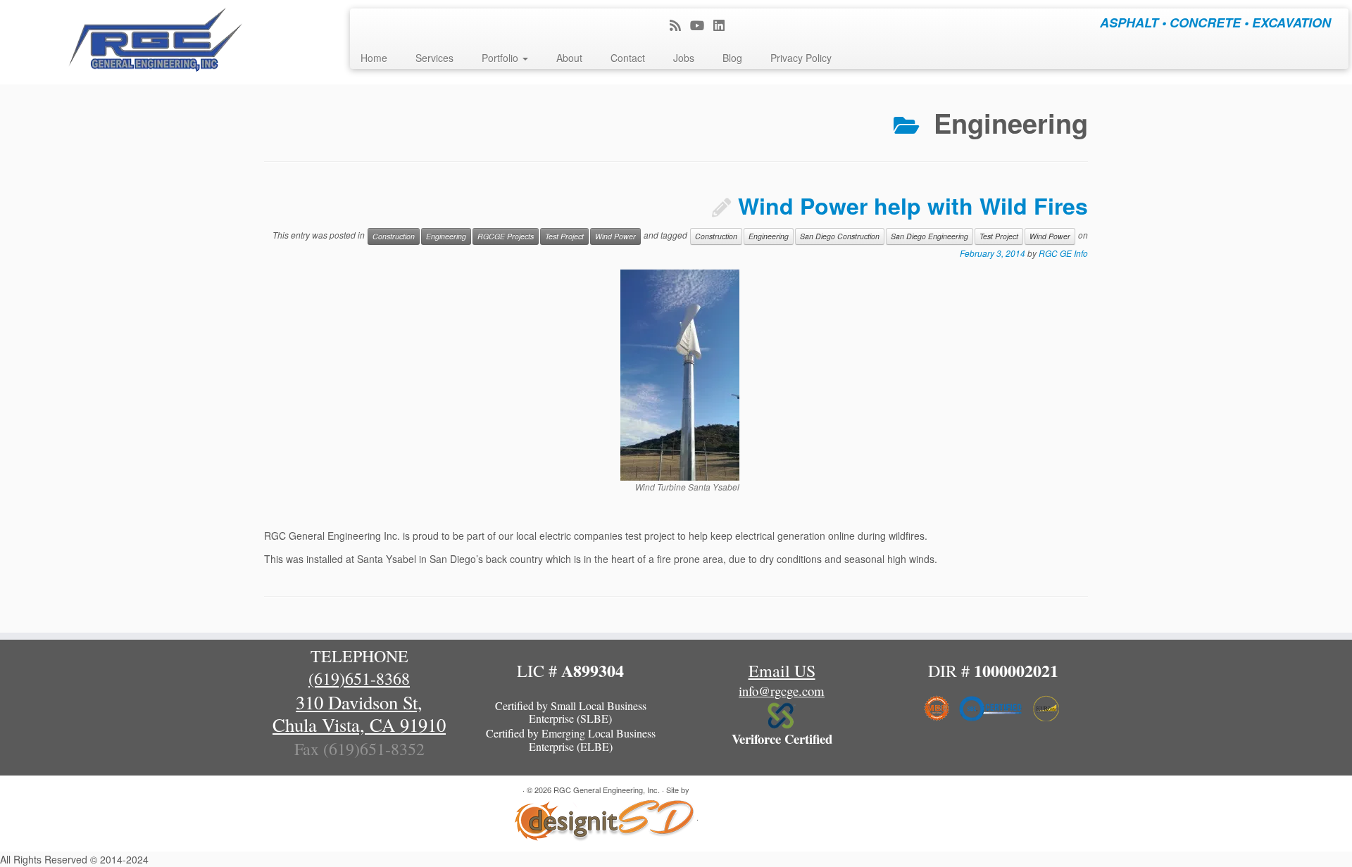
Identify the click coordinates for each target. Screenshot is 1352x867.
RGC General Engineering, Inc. (606, 789)
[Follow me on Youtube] (701, 24)
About (569, 58)
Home (374, 58)
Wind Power (615, 236)
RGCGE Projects (505, 236)
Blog (732, 58)
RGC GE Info (1063, 253)
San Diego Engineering (929, 236)
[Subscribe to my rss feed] (680, 24)
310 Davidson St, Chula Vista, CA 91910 (359, 713)
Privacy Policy (801, 58)
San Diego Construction (840, 236)
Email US (782, 670)
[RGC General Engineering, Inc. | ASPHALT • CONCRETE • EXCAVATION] (156, 42)
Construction (394, 236)
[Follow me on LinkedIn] (723, 24)
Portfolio (501, 58)
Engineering (446, 236)
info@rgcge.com (782, 691)
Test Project (564, 236)
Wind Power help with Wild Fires (913, 205)
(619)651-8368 (359, 678)
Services (434, 58)
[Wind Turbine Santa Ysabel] (679, 374)
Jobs (683, 58)
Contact (628, 58)
